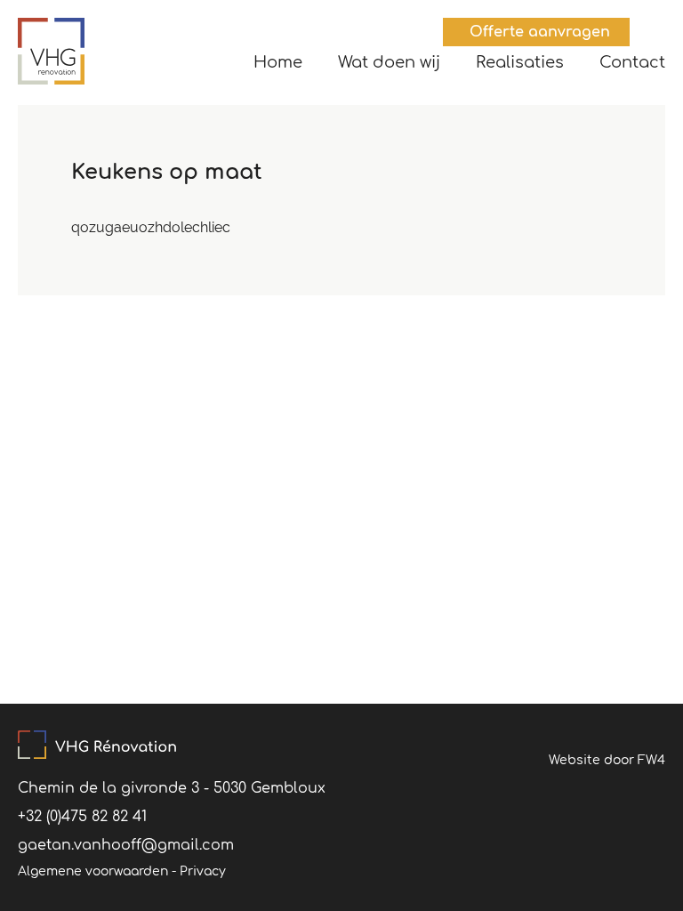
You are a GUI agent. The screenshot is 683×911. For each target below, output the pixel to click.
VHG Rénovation (51, 51)
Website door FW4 (607, 760)
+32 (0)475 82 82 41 (82, 817)
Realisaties (520, 62)
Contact (632, 62)
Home (277, 62)
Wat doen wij (389, 62)
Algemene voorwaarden (93, 871)
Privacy (203, 871)
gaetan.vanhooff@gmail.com (126, 845)
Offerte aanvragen (540, 32)
